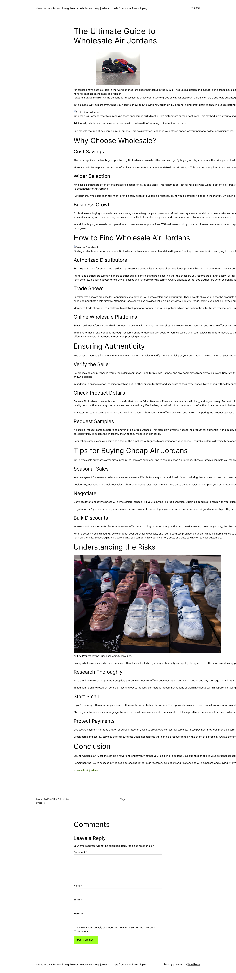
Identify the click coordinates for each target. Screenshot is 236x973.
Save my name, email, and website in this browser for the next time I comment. (116, 929)
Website (78, 913)
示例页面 (195, 8)
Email (78, 899)
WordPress (194, 964)
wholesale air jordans (86, 770)
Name (78, 885)
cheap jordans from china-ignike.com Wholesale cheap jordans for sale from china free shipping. (92, 8)
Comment (80, 852)
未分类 (66, 799)
